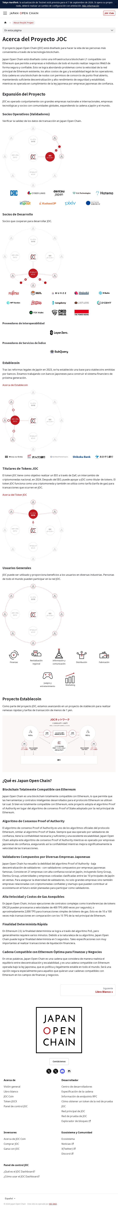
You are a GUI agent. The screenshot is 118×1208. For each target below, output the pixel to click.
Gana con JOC (12, 1148)
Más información (90, 5)
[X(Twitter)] (48, 1071)
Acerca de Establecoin (15, 385)
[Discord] (62, 1071)
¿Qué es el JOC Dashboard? (19, 1171)
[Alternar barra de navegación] (5, 13)
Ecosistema (68, 1139)
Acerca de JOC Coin (15, 1139)
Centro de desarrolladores (76, 1086)
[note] (69, 1071)
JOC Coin (9, 1096)
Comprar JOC (11, 1144)
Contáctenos (59, 1061)
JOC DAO (53, 1204)
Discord (66, 1153)
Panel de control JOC (16, 1106)
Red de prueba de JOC (74, 1116)
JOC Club (109, 13)
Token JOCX (10, 1101)
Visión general (12, 1086)
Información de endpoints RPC (79, 1096)
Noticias (66, 1144)
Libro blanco (11, 1091)
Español (9, 1198)
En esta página (13, 30)
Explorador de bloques (74, 1121)
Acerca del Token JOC (14, 494)
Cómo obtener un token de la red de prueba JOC (87, 1104)
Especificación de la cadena (77, 1091)
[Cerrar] (115, 4)
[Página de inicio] (5, 22)
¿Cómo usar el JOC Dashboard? (22, 1176)
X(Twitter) (67, 1148)
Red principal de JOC (73, 1111)
